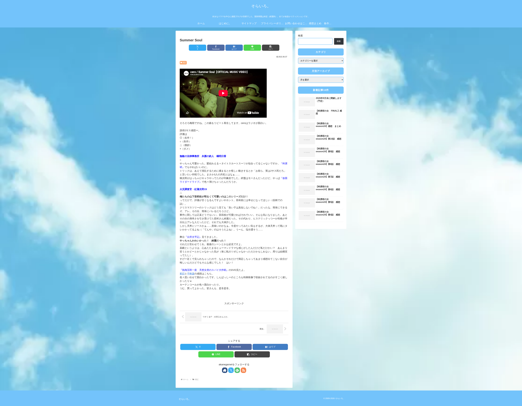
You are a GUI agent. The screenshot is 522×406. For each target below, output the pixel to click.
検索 (300, 35)
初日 (182, 273)
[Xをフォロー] (231, 370)
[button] (270, 48)
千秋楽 (190, 273)
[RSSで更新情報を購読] (243, 370)
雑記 (184, 63)
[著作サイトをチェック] (224, 370)
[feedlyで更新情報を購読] (237, 370)
